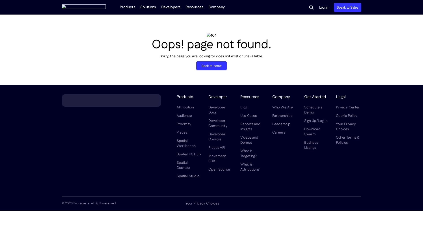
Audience (184, 115)
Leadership (281, 124)
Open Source (219, 169)
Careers (278, 132)
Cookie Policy (346, 115)
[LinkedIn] (316, 203)
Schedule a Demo (313, 110)
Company (216, 7)
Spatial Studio (188, 176)
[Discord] (337, 203)
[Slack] (358, 203)
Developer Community (217, 123)
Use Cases (248, 115)
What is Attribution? (250, 167)
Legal (341, 97)
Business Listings (311, 145)
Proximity (184, 124)
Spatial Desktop (183, 165)
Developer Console (216, 137)
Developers (170, 7)
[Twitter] (327, 203)
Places (182, 132)
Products (127, 7)
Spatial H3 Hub (189, 154)
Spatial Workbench (186, 143)
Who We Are (282, 107)
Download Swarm (312, 132)
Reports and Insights (250, 127)
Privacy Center (348, 107)
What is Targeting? (248, 154)
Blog (243, 107)
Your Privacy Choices (346, 127)
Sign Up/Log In (316, 120)
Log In (323, 7)
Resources (194, 7)
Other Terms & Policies (347, 140)
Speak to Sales (347, 7)
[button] (311, 7)
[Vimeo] (348, 203)
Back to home (211, 66)
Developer (217, 97)
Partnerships (282, 115)
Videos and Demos (249, 140)
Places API (216, 147)
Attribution (185, 107)
